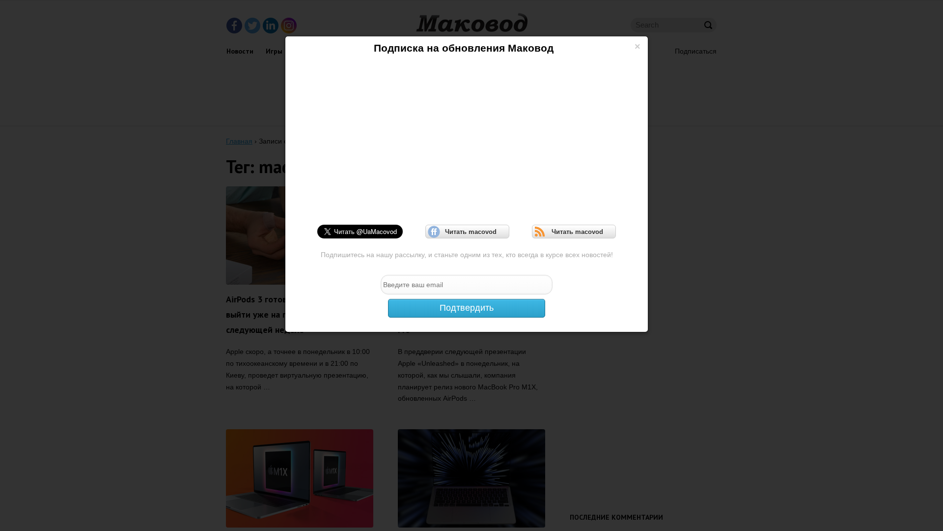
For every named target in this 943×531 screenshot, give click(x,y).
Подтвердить (467, 308)
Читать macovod (468, 232)
